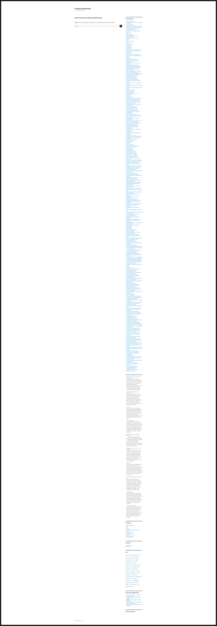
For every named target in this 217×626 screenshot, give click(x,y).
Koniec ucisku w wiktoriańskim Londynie (134, 238)
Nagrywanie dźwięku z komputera (132, 65)
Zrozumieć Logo (129, 97)
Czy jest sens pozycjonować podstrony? (133, 308)
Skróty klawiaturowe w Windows (132, 28)
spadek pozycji (128, 580)
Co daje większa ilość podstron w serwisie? (134, 302)
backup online (135, 554)
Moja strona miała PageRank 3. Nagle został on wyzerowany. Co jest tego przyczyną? (133, 334)
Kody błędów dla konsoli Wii (131, 75)
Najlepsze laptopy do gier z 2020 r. (132, 68)
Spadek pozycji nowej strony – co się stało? (134, 324)
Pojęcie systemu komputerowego (132, 145)
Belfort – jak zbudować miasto (132, 239)
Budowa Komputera (130, 525)
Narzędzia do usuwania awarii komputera (134, 257)
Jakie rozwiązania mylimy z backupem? (133, 101)
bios (139, 554)
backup (131, 554)
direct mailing (128, 558)
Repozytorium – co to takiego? (132, 155)
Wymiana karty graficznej (131, 151)
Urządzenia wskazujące (130, 582)
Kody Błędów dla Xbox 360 (131, 77)
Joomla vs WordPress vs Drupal (132, 109)
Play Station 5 (128, 574)
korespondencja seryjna (135, 566)
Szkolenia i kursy (129, 537)
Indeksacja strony (129, 355)
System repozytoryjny (130, 90)
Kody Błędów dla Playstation (131, 78)
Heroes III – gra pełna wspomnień (132, 234)
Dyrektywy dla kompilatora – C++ (132, 93)
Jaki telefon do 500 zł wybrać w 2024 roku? (134, 26)
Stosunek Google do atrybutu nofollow (133, 351)
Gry (127, 527)
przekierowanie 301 (139, 576)
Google (130, 560)
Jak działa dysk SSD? (130, 141)
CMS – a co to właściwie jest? (131, 156)
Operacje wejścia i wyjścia (131, 146)
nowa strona (128, 572)
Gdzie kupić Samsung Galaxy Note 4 (133, 285)
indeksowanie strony (129, 562)
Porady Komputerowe (83, 8)
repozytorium (128, 578)
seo (131, 578)
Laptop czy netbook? (130, 150)
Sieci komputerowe (130, 533)
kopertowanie (128, 566)
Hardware (128, 528)
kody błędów (134, 564)
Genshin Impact (129, 43)
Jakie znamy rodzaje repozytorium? (133, 54)
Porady (127, 531)
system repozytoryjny (135, 580)
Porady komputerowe (130, 24)
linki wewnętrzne (134, 568)
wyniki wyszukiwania (133, 584)
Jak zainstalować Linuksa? (131, 152)
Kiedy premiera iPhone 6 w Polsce (132, 284)
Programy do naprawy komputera (132, 253)
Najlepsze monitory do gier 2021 (132, 37)
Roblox (127, 40)
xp (138, 584)
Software (128, 534)
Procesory (128, 143)
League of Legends (130, 41)
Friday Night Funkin (130, 36)
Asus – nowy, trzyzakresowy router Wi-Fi (134, 116)
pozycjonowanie (134, 574)
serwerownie (136, 578)
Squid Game (128, 33)
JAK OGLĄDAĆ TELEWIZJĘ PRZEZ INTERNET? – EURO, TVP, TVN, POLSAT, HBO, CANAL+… (133, 220)
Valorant (128, 39)
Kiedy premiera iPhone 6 (131, 283)
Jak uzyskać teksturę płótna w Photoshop (134, 165)
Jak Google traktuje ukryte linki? (132, 274)
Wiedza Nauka (129, 545)
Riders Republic (129, 34)
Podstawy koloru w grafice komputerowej (134, 98)
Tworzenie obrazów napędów (131, 241)
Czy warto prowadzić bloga (131, 270)
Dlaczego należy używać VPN (131, 35)
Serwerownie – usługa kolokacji (132, 122)
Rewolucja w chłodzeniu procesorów (133, 114)
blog (126, 556)
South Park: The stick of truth (131, 229)
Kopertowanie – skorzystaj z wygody (133, 100)
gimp (126, 560)
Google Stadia (129, 47)
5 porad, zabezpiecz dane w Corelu (132, 99)
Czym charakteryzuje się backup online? (133, 120)
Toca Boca (128, 46)
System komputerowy (130, 536)
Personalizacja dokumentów (131, 124)
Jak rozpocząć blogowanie (131, 169)
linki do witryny (128, 568)
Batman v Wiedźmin (130, 231)
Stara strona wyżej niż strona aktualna (133, 296)
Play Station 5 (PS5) (129, 69)
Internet (127, 266)
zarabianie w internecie (129, 586)
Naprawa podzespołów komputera (132, 530)
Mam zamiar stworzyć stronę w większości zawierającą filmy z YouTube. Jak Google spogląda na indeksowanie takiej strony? (134, 259)
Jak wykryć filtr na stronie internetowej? (133, 27)
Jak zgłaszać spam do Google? (132, 350)
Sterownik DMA (129, 148)
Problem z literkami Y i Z (130, 29)
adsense (127, 554)
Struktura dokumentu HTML (131, 154)
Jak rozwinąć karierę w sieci (131, 271)
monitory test (137, 570)
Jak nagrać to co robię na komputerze (133, 30)
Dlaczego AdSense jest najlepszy (132, 79)
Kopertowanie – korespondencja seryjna (134, 49)
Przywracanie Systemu (130, 240)
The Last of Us (129, 228)
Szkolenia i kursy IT (130, 144)
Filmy (127, 526)
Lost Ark (127, 32)
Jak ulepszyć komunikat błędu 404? (133, 287)
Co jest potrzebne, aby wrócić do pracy (133, 250)
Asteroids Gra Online (130, 21)
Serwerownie (128, 53)
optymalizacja (133, 572)
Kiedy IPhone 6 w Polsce (130, 286)
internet (135, 562)
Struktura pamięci (129, 149)
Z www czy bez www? (130, 293)
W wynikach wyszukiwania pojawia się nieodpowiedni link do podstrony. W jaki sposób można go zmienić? (133, 340)
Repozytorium (129, 142)
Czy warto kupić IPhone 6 (131, 273)
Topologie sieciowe (130, 131)
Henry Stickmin (129, 45)
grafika (133, 560)
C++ (129, 556)
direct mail (137, 556)
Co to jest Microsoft (130, 267)
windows (136, 582)
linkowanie (132, 570)
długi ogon (137, 558)
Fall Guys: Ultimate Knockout (131, 59)
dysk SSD (133, 558)
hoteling (136, 560)
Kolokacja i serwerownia (130, 103)
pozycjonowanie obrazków (130, 576)
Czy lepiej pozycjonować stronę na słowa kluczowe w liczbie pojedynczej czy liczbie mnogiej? (134, 348)
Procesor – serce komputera (131, 139)
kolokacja (138, 564)
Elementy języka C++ (130, 92)
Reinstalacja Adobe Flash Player (132, 125)
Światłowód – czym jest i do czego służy (133, 136)
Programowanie (129, 532)
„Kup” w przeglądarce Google (131, 110)
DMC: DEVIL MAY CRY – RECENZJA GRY (133, 188)
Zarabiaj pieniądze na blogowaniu (132, 168)
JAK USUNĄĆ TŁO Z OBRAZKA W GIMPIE (133, 182)
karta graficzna (128, 564)
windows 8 (127, 584)
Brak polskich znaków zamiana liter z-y (133, 167)
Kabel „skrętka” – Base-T (131, 135)
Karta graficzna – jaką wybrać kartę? (133, 74)
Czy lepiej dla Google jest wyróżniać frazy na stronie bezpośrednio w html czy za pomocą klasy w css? (134, 358)
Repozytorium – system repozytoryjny (133, 123)
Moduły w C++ (129, 94)
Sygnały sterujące (129, 113)
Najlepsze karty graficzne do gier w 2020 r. (134, 73)
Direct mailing (129, 48)
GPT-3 (127, 42)
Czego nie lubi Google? (130, 295)
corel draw (132, 556)
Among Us (128, 58)
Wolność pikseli (129, 227)
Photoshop (138, 572)
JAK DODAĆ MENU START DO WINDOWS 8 (134, 203)
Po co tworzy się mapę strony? (131, 362)
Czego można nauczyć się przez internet (133, 272)
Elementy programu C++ (131, 91)
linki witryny (128, 570)
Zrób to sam (128, 546)
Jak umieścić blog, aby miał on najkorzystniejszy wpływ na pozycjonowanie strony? (132, 367)
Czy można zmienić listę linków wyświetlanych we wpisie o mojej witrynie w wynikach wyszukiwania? (134, 320)
